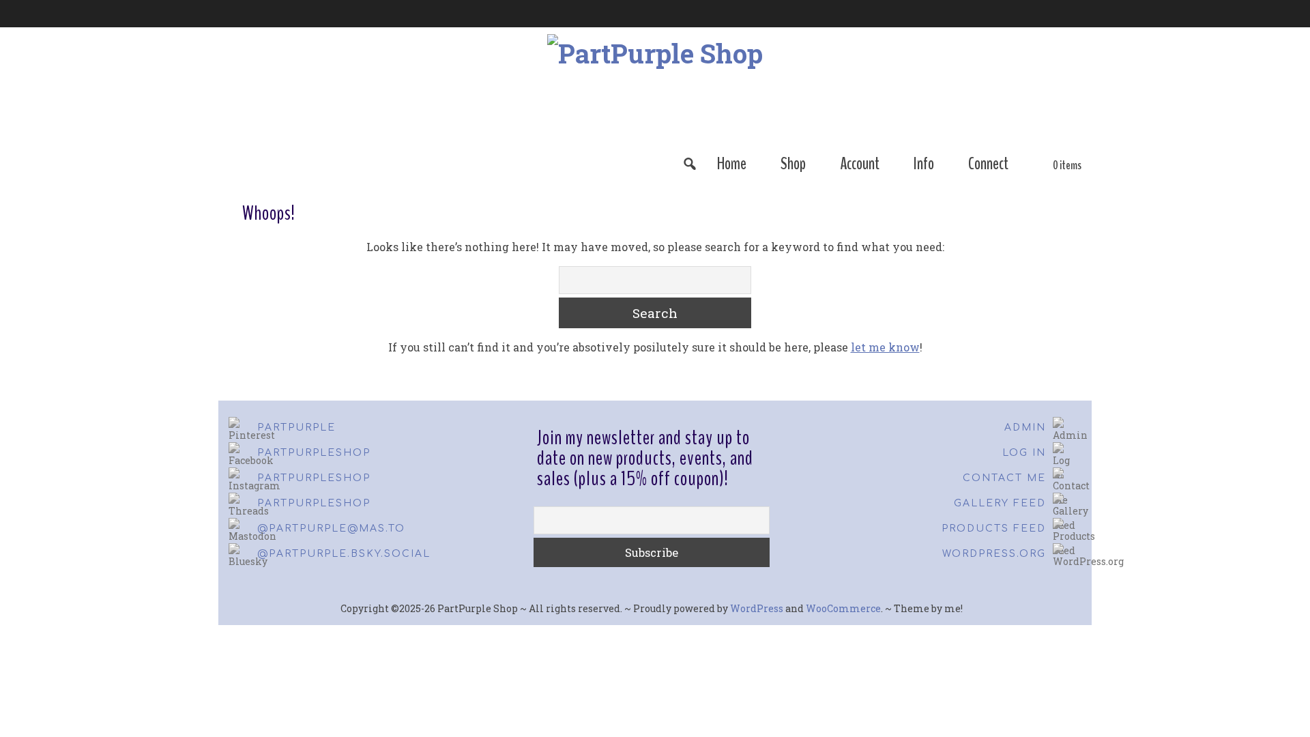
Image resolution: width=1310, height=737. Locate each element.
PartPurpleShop (313, 453)
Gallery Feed (1000, 503)
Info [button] (924, 163)
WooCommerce (843, 608)
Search (655, 312)
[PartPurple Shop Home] (343, 164)
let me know (885, 347)
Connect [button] (988, 163)
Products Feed (994, 528)
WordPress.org (994, 554)
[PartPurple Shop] (655, 87)
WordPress (756, 608)
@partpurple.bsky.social (344, 554)
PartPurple (296, 427)
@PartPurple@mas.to (331, 528)
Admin (1025, 427)
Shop (793, 163)
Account (859, 163)
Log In (1024, 453)
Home (731, 163)
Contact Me (1004, 478)
